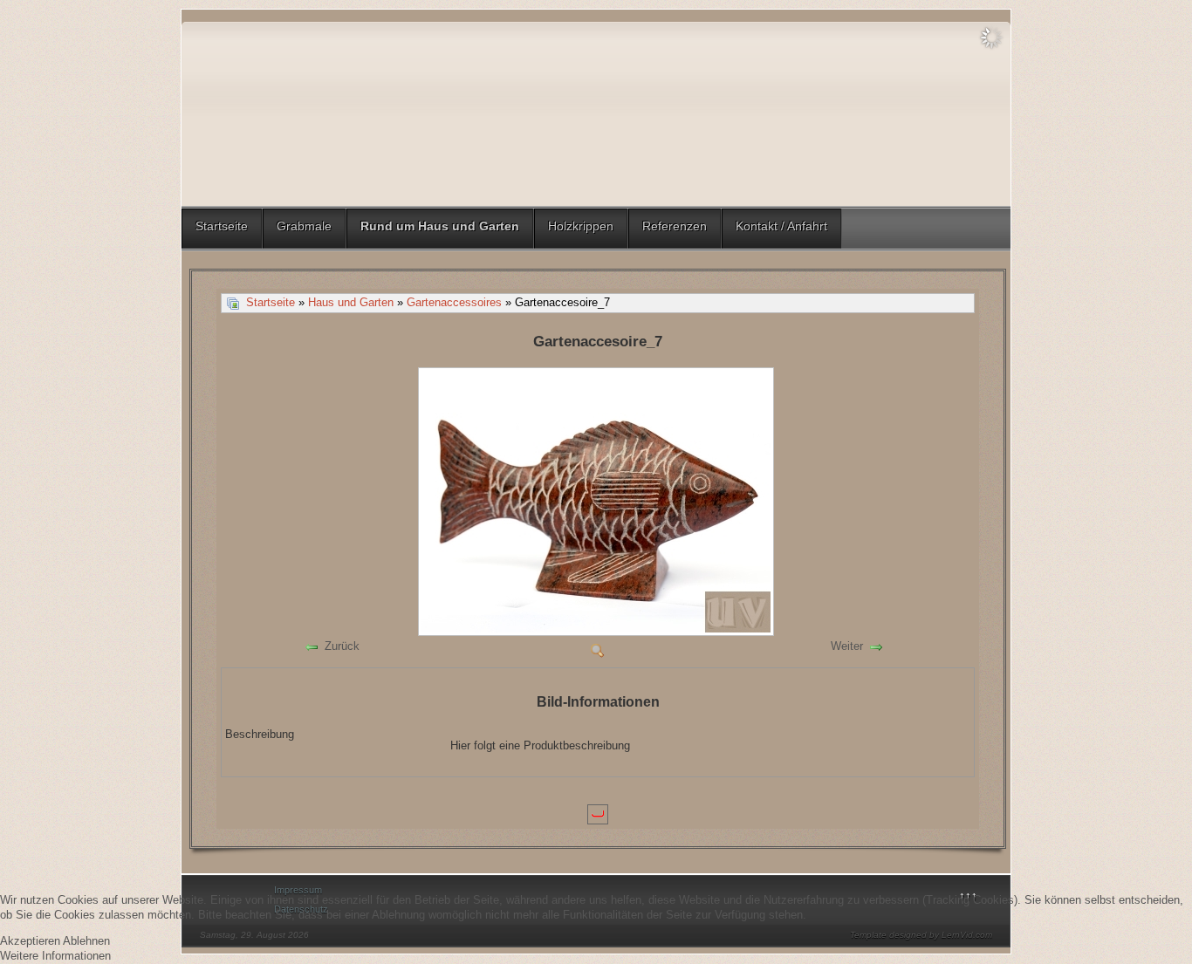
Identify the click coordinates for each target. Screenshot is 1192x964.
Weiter (847, 646)
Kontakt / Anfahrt (781, 226)
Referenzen (674, 226)
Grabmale (304, 226)
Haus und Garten (351, 302)
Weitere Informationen (55, 955)
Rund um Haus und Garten (439, 226)
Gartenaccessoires (454, 302)
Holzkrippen (580, 226)
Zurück (342, 646)
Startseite (221, 226)
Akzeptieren (30, 940)
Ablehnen (86, 940)
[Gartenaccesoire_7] (598, 631)
